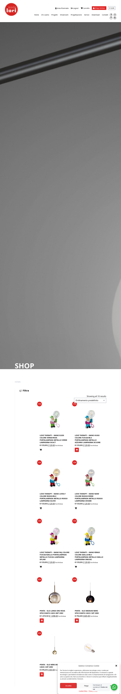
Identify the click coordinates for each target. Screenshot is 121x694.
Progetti (54, 15)
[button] (116, 666)
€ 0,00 (111, 8)
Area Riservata (63, 8)
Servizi (86, 15)
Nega (86, 685)
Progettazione (76, 15)
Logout (75, 8)
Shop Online (99, 8)
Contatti (105, 15)
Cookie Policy (83, 691)
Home (36, 15)
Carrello (86, 8)
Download (96, 15)
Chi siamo (45, 15)
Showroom (64, 15)
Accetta (68, 685)
